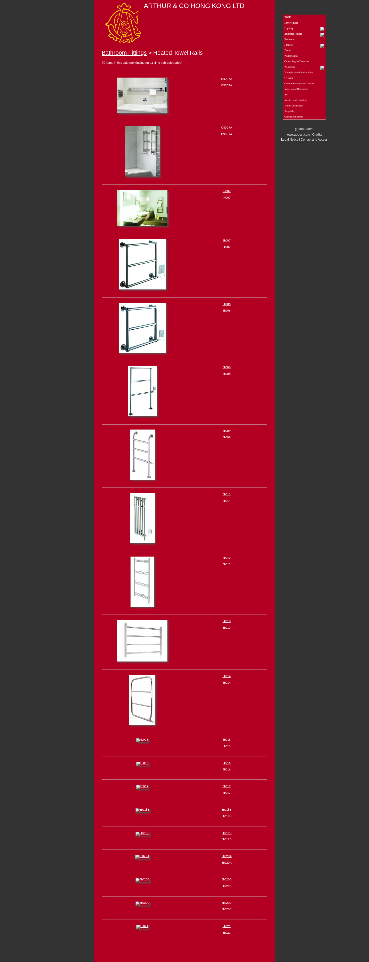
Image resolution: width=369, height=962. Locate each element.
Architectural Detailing (295, 100)
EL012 (227, 558)
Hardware (289, 39)
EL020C (226, 903)
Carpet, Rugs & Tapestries (296, 61)
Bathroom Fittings (124, 52)
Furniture (288, 45)
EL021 (227, 926)
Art (286, 94)
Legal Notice (289, 139)
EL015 (227, 739)
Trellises (288, 78)
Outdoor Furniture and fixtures (299, 83)
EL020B (226, 879)
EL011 (227, 494)
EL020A (227, 856)
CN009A (226, 127)
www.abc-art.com (298, 134)
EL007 (227, 240)
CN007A (226, 79)
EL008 (227, 367)
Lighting (288, 28)
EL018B (226, 809)
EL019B (226, 833)
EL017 (227, 786)
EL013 (227, 621)
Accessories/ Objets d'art (296, 89)
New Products (291, 23)
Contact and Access (293, 116)
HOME (287, 17)
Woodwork (289, 67)
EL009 (227, 431)
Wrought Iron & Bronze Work (298, 72)
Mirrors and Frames (293, 105)
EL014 (227, 676)
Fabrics (287, 50)
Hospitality (290, 111)
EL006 (227, 304)
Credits (317, 134)
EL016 (227, 763)
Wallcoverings (291, 56)
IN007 (227, 191)
